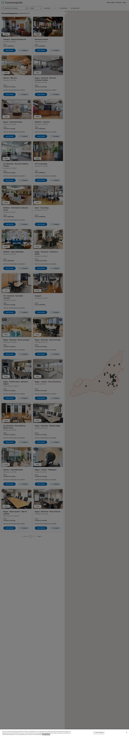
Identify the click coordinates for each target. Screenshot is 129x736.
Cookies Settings (98, 732)
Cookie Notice (46, 734)
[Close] (126, 732)
